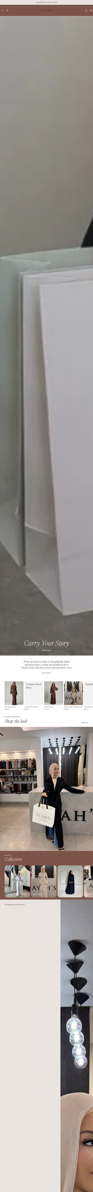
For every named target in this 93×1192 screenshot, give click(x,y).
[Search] (7, 10)
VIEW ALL (84, 723)
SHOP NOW (46, 650)
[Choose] (20, 701)
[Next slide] (85, 881)
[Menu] (2, 10)
